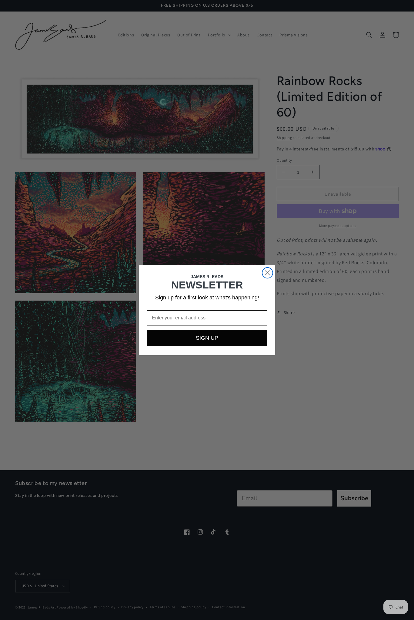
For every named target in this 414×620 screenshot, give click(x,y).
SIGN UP (207, 338)
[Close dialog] (267, 273)
